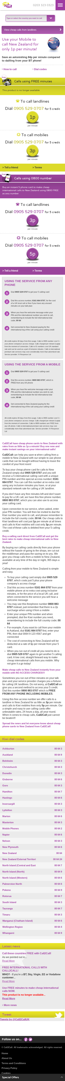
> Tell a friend (10, 167)
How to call (10, 69)
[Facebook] (26, 1039)
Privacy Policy (9, 1068)
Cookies (6, 1073)
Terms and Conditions (14, 1063)
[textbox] (26, 18)
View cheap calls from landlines (20, 29)
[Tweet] (30, 1039)
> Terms (37, 167)
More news (10, 1005)
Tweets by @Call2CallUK (15, 1019)
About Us (7, 1058)
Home (5, 1053)
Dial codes (40, 69)
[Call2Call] (7, 7)
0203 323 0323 (43, 5)
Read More (8, 961)
